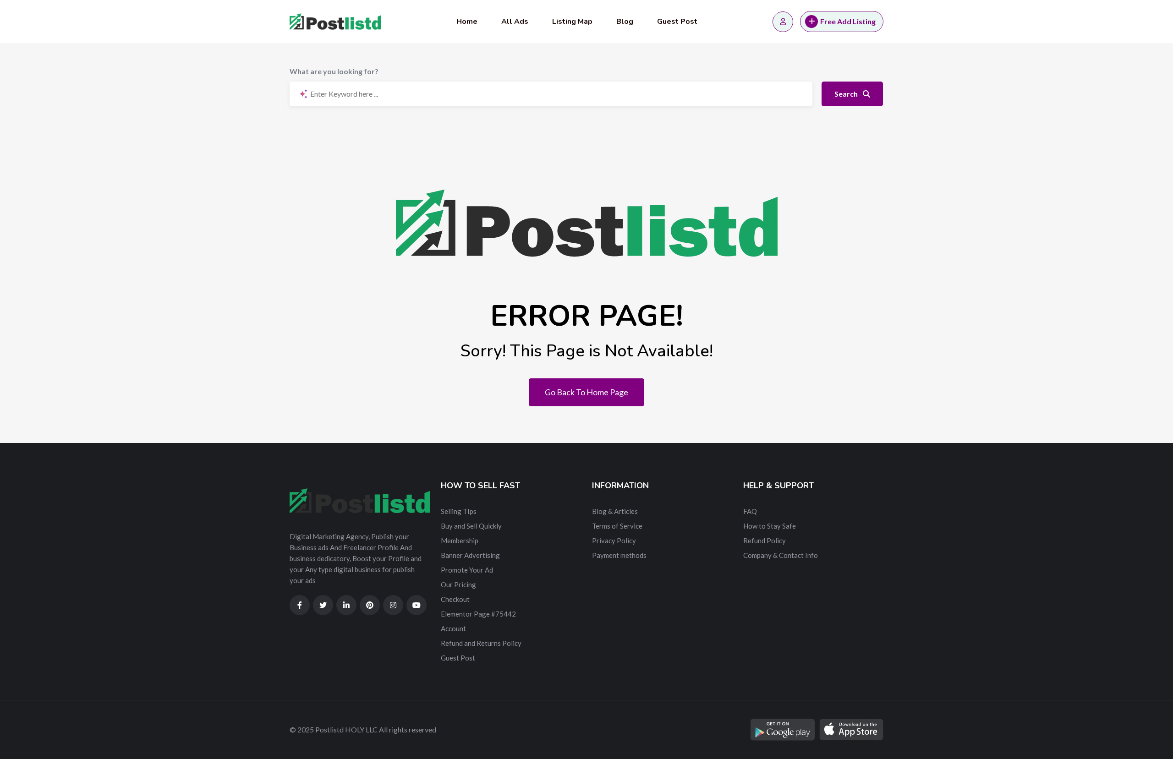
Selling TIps (459, 511)
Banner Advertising (470, 555)
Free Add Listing (848, 21)
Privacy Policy (614, 540)
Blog (624, 21)
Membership (459, 540)
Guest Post (677, 21)
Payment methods (619, 555)
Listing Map (572, 21)
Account (453, 628)
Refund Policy (764, 540)
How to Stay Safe (769, 526)
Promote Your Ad (467, 570)
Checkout (455, 599)
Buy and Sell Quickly (471, 526)
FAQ (750, 511)
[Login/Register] (783, 21)
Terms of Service (617, 526)
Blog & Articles (615, 511)
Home (466, 21)
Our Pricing (458, 584)
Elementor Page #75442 (478, 614)
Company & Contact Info (780, 555)
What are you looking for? (334, 71)
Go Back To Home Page (586, 392)
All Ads (514, 21)
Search (846, 93)
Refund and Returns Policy (481, 643)
